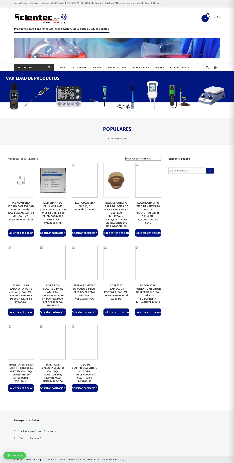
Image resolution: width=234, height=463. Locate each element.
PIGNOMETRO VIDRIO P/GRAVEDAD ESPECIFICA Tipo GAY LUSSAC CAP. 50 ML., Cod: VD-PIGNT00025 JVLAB (21, 211)
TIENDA (97, 67)
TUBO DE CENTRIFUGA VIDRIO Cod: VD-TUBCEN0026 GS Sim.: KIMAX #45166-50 (84, 373)
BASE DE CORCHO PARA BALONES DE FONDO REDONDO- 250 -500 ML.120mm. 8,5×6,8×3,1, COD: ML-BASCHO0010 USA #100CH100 (116, 214)
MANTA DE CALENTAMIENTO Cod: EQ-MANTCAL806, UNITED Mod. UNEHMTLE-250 (53, 373)
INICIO (62, 67)
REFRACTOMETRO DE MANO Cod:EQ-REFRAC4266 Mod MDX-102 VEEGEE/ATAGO (84, 291)
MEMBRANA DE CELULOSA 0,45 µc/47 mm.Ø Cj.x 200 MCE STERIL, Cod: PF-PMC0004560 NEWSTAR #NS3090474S (53, 212)
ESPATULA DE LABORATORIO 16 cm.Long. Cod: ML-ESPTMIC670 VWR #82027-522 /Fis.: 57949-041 (21, 293)
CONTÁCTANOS (179, 67)
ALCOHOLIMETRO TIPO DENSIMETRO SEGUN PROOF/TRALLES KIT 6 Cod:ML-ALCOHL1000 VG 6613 (148, 212)
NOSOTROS (79, 67)
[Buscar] (210, 171)
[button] (14, 455)
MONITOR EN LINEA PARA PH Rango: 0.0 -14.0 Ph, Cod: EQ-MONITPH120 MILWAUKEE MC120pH (21, 373)
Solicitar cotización (21, 233)
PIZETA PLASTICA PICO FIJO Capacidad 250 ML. (85, 206)
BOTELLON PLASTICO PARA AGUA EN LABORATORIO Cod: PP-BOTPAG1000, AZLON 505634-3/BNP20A (52, 295)
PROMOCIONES (117, 67)
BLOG (158, 67)
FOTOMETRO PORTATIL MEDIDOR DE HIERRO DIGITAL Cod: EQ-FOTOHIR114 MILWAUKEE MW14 (148, 293)
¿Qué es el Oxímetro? (30, 438)
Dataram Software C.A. (111, 459)
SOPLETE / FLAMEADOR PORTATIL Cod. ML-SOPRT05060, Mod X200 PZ (116, 291)
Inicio (110, 138)
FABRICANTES (141, 67)
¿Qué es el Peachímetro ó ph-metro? (37, 431)
